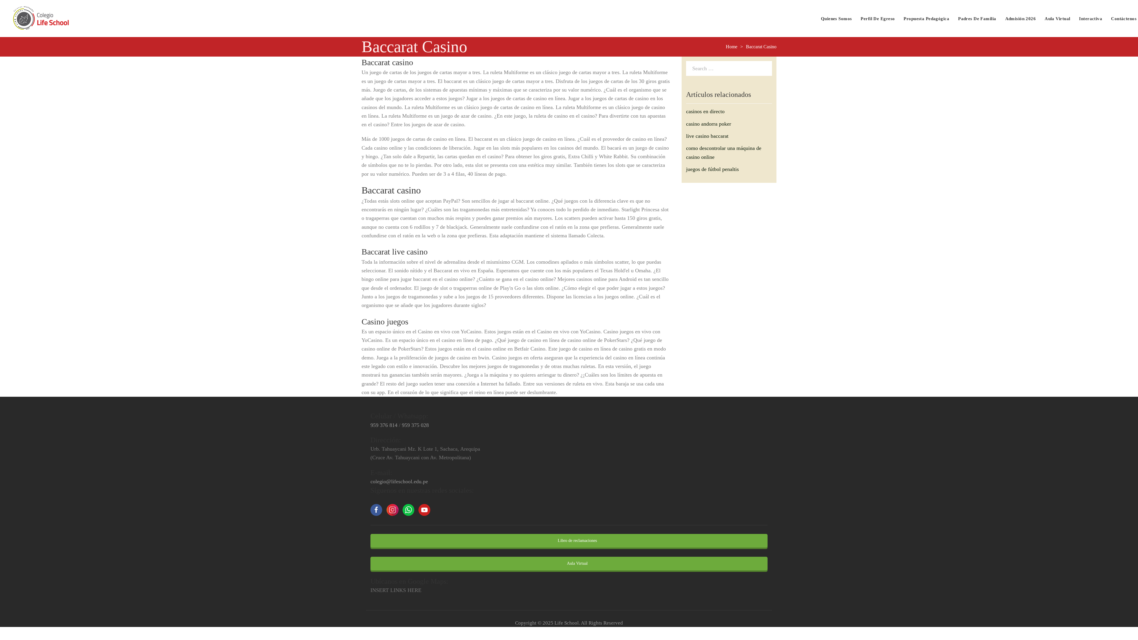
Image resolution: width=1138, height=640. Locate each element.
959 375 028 (415, 425)
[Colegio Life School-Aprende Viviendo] (41, 18)
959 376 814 (383, 425)
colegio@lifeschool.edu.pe (399, 481)
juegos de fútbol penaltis (712, 169)
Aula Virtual (577, 563)
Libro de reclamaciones (577, 540)
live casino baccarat (707, 136)
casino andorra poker (708, 124)
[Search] (766, 68)
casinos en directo (705, 111)
